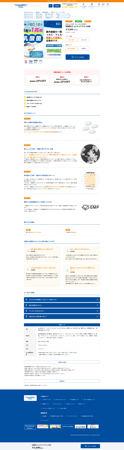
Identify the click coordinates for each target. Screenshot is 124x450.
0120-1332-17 (69, 7)
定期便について (46, 404)
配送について (82, 404)
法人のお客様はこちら (83, 7)
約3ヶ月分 (83, 40)
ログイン (99, 6)
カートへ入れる (79, 57)
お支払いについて (70, 404)
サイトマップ (45, 420)
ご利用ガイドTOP (46, 399)
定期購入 (83, 48)
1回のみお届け (71, 48)
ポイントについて (58, 404)
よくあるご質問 (62, 408)
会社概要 (44, 416)
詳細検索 (57, 6)
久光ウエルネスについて (92, 7)
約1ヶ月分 (71, 40)
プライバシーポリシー (72, 416)
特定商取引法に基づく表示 (57, 416)
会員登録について (75, 399)
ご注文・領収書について (89, 399)
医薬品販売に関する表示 (88, 416)
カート (103, 6)
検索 (51, 6)
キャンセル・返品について (48, 408)
